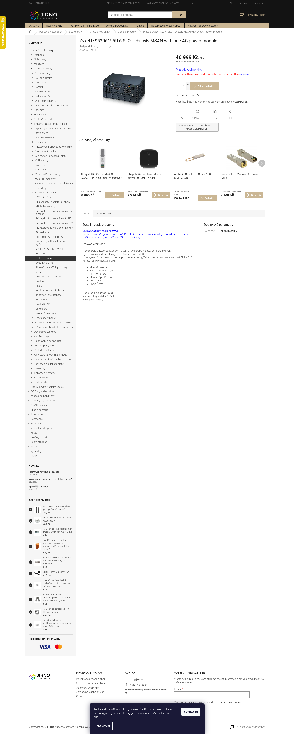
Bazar (34, 455)
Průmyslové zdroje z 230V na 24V (54, 223)
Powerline (40, 165)
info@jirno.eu (137, 679)
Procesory (40, 82)
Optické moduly (45, 258)
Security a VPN (44, 262)
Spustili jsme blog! (38, 486)
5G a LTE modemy (45, 178)
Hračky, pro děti (39, 437)
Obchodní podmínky (87, 687)
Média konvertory (45, 206)
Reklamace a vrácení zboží (123, 3)
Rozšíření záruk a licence (49, 276)
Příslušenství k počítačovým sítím (53, 146)
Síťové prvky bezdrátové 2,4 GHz (53, 322)
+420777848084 (138, 684)
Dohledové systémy (45, 331)
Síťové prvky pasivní (46, 318)
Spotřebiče (37, 423)
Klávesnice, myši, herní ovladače (52, 105)
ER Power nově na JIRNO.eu (44, 472)
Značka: (87, 50)
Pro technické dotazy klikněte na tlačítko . (197, 127)
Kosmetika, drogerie (42, 428)
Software (39, 110)
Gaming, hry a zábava (43, 400)
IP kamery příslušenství (48, 295)
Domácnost (37, 419)
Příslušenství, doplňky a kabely (53, 201)
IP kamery (40, 142)
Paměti (39, 87)
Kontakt (80, 696)
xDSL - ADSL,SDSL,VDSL (50, 249)
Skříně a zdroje (43, 73)
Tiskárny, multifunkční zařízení (50, 123)
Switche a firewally (45, 151)
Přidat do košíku (206, 86)
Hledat (179, 15)
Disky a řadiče (43, 96)
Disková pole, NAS (44, 345)
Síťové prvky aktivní (45, 192)
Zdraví (34, 432)
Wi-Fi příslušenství (46, 313)
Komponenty (41, 377)
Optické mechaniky (45, 100)
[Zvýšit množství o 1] (188, 84)
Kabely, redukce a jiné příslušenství (54, 183)
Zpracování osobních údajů (91, 692)
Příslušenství (41, 382)
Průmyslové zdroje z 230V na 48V (54, 227)
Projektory (39, 368)
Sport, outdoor (39, 442)
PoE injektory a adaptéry (49, 236)
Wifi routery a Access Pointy (50, 156)
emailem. (244, 74)
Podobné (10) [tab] (103, 213)
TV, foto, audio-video (42, 391)
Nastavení (103, 725)
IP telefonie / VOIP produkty (51, 267)
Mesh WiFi (41, 169)
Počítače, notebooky (42, 50)
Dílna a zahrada (39, 410)
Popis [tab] (86, 213)
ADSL (39, 285)
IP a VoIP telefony (45, 137)
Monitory (39, 64)
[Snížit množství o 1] (188, 88)
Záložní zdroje (42, 336)
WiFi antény (41, 160)
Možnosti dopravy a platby (163, 3)
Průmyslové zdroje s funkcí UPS (53, 218)
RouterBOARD (43, 304)
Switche (40, 253)
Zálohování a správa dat (47, 341)
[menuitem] (33, 25)
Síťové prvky (41, 133)
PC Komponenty (43, 68)
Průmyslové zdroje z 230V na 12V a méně (54, 212)
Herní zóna (40, 114)
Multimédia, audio (44, 119)
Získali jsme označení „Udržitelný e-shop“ (50, 479)
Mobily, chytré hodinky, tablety (48, 387)
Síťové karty (42, 232)
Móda (34, 446)
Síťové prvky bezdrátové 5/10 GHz (54, 327)
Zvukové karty (42, 91)
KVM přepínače (44, 197)
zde (96, 717)
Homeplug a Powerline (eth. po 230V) (53, 243)
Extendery (40, 188)
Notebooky (40, 59)
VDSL (39, 272)
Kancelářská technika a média (51, 354)
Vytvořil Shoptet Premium (250, 726)
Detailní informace (186, 95)
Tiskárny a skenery (44, 373)
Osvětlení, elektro (40, 405)
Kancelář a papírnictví (43, 396)
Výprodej (36, 451)
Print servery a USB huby (50, 290)
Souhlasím (191, 711)
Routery (40, 281)
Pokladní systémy (44, 350)
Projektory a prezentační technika (52, 128)
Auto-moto (37, 414)
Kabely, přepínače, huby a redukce (53, 359)
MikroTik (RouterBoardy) (48, 174)
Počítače (39, 55)
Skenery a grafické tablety (49, 364)
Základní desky (43, 77)
